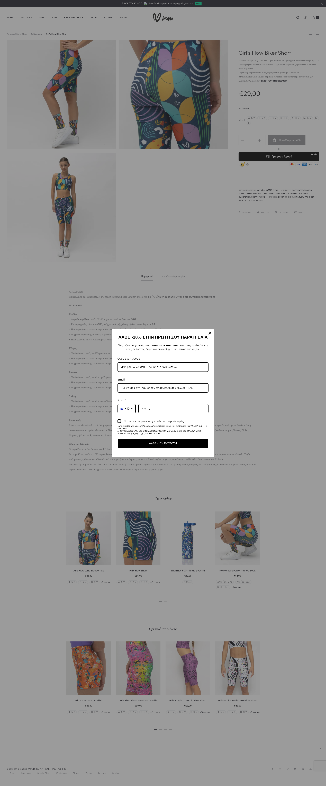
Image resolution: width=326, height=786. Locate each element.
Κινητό (121, 400)
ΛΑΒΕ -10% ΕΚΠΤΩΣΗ (163, 443)
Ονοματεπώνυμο (128, 359)
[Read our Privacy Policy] (206, 426)
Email (121, 380)
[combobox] (126, 408)
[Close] (210, 333)
